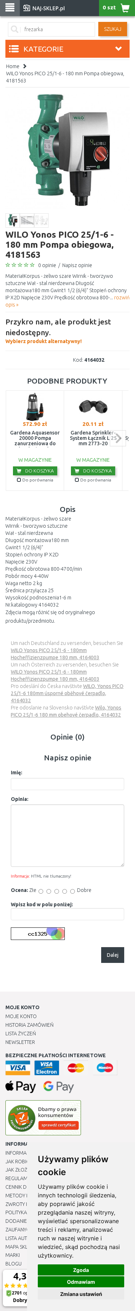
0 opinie (47, 265)
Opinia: (19, 799)
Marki (12, 1255)
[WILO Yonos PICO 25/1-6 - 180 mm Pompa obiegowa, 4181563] (67, 151)
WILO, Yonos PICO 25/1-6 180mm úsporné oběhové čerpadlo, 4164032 (67, 693)
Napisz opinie (77, 265)
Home (12, 66)
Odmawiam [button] (81, 1282)
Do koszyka (39, 470)
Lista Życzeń (20, 1033)
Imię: (16, 772)
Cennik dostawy (25, 1187)
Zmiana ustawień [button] (81, 1294)
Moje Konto (21, 1016)
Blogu (13, 1264)
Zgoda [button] (81, 1270)
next (118, 438)
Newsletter (20, 1042)
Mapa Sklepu (21, 1247)
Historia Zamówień (29, 1025)
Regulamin (18, 1178)
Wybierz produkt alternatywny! (58, 330)
